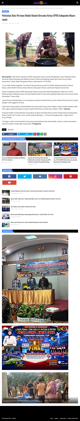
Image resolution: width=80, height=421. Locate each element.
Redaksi (56, 418)
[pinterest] (71, 176)
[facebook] (9, 176)
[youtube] (9, 182)
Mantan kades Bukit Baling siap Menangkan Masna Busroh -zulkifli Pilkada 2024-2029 (32, 214)
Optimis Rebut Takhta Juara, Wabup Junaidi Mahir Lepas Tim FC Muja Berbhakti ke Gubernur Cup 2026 (36, 199)
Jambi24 (6, 23)
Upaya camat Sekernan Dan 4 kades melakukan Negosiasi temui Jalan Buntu (29, 222)
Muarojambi (11, 8)
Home (51, 418)
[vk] (40, 176)
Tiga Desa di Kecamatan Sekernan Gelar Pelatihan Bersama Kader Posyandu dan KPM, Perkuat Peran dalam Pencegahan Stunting (39, 160)
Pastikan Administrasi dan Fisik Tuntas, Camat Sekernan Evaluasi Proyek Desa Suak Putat (33, 191)
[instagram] (55, 176)
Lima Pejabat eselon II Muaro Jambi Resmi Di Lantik (23, 207)
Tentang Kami (63, 418)
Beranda (4, 8)
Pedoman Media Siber (73, 418)
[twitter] (25, 176)
